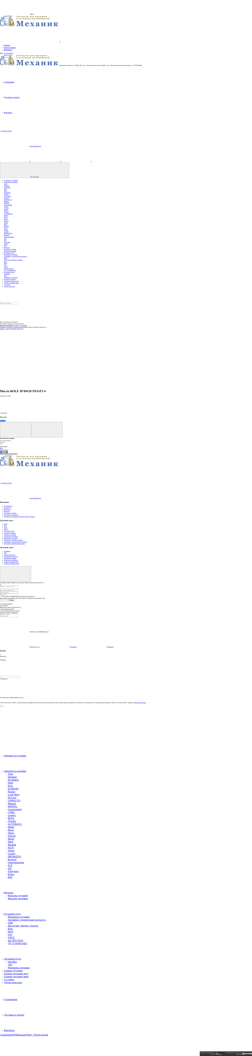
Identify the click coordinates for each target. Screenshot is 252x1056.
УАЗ (5, 276)
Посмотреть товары (6, 699)
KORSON (7, 193)
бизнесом (239, 1054)
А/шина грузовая (9, 279)
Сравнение (6, 1034)
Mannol (6, 201)
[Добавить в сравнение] (47, 429)
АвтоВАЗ (7, 551)
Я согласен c (18, 596)
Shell (5, 224)
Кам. (5, 262)
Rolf (5, 246)
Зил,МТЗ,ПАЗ (8, 269)
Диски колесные (9, 286)
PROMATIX (8, 233)
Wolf (5, 189)
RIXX (6, 210)
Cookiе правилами (139, 702)
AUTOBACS (8, 214)
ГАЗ (5, 526)
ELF (5, 239)
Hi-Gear (6, 198)
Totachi (6, 221)
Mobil (6, 216)
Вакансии (8, 50)
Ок (1, 706)
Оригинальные (9, 237)
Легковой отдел (9, 272)
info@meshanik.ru (35, 146)
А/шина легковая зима (11, 283)
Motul (6, 223)
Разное (6, 194)
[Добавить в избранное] (15, 429)
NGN (5, 228)
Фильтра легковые (10, 251)
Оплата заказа (10, 47)
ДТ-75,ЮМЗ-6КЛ (10, 270)
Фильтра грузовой (10, 249)
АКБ (5, 258)
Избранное (20, 1034)
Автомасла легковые (11, 182)
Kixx (5, 191)
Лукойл (6, 212)
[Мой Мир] (7, 452)
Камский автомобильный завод (14, 543)
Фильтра (7, 247)
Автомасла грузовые (11, 180)
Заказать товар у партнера (8, 454)
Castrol (6, 231)
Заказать (3, 421)
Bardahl (6, 226)
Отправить (4, 600)
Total (5, 184)
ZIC (5, 240)
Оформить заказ (5, 680)
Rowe (6, 217)
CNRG (6, 207)
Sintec (6, 219)
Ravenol (6, 235)
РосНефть (7, 187)
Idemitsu (6, 185)
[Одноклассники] (4, 452)
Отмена (11, 600)
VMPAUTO (8, 200)
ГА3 (5, 265)
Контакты (8, 112)
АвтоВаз (7, 274)
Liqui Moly (7, 196)
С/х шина (7, 285)
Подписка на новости (11, 515)
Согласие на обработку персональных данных (19, 516)
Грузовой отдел (9, 253)
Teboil (6, 230)
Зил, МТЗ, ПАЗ (9, 531)
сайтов (212, 1054)
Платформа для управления (234, 1053)
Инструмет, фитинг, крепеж (13, 260)
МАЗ (5, 263)
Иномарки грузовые (11, 254)
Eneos (6, 244)
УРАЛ (6, 267)
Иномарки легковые (11, 277)
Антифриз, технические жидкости (15, 256)
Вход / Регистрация (6, 53)
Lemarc (6, 208)
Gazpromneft (8, 205)
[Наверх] (15, 574)
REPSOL (7, 203)
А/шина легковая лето (11, 281)
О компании (9, 82)
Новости (7, 511)
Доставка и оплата (11, 97)
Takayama (7, 242)
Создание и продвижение (207, 1053)
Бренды (7, 45)
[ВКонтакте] (1, 452)
